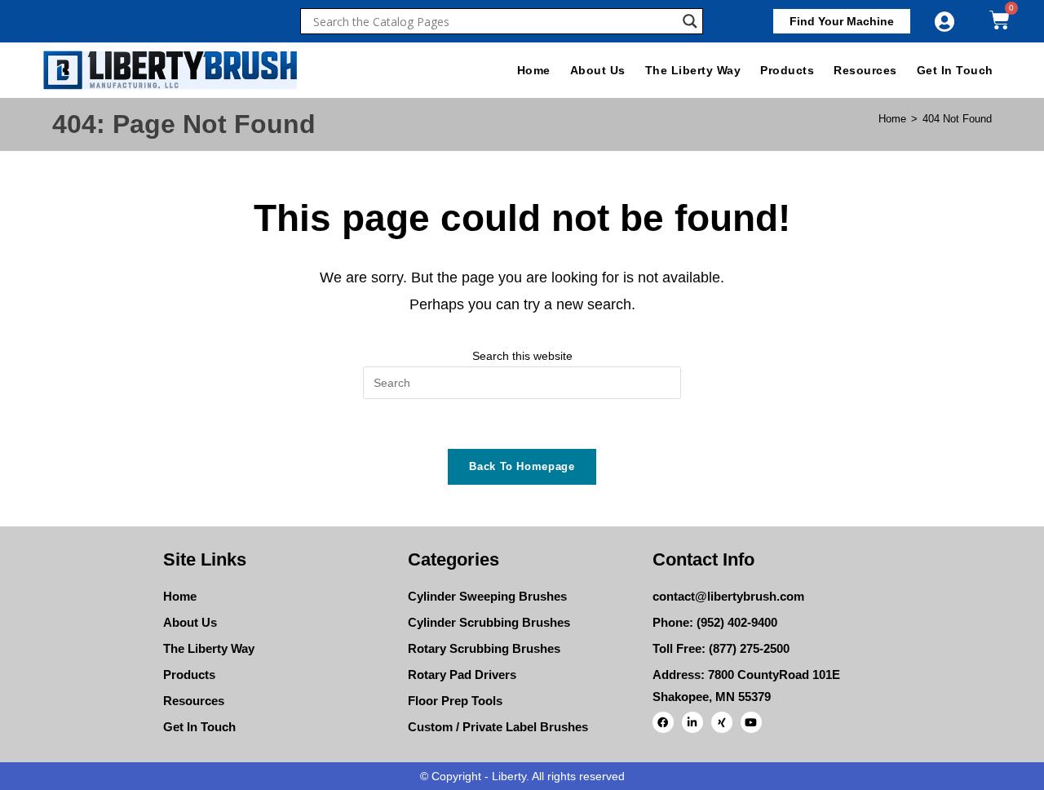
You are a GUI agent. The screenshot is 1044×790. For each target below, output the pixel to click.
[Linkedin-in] (692, 722)
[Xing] (721, 722)
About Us (598, 70)
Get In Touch (955, 70)
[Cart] (999, 20)
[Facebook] (663, 722)
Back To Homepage (521, 466)
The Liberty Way (693, 70)
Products (787, 70)
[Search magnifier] (690, 21)
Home (534, 70)
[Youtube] (751, 722)
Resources (865, 70)
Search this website (522, 355)
